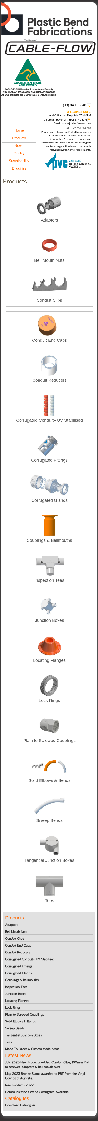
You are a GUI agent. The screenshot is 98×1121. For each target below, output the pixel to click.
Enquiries (19, 168)
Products (19, 138)
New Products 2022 (19, 1085)
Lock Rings (12, 1007)
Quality (19, 153)
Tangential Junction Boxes (23, 1035)
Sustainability (19, 161)
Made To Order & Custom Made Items (32, 1049)
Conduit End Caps (18, 945)
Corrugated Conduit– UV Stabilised (30, 959)
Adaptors (11, 924)
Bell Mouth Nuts (16, 931)
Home (19, 130)
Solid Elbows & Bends (20, 1021)
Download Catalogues (20, 1105)
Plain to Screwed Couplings (24, 1014)
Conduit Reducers (17, 952)
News (19, 145)
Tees (8, 1042)
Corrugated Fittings (18, 966)
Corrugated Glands (18, 973)
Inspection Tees (16, 986)
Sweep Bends (14, 1028)
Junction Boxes (15, 993)
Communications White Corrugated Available (37, 1092)
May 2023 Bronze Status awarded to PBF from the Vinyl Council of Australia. (45, 1075)
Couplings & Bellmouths (22, 980)
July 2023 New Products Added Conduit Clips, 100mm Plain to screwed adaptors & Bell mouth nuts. (48, 1064)
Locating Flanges (17, 1000)
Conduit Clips (14, 938)
